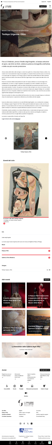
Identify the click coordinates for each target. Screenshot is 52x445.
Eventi (22, 443)
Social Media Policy (40, 416)
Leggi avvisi (44, 1)
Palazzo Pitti (5, 412)
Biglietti (20, 410)
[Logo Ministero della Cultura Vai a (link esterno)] (26, 430)
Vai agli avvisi (44, 370)
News (16, 443)
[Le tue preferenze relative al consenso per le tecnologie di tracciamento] (49, 442)
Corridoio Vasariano (6, 416)
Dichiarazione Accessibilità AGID (9, 438)
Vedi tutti (47, 279)
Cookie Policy (47, 436)
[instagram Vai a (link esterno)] (20, 423)
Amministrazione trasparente (8, 436)
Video (35, 443)
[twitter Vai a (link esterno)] (27, 423)
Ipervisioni (42, 443)
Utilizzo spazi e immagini (24, 412)
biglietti (42, 6)
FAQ (37, 412)
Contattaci (21, 416)
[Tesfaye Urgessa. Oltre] (6, 6)
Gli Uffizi (4, 410)
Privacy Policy (41, 436)
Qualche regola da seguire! (42, 414)
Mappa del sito (22, 414)
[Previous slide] (6, 138)
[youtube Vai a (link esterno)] (31, 423)
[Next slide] (46, 138)
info (41, 241)
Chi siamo (38, 410)
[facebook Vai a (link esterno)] (24, 423)
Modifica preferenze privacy (44, 438)
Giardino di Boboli (6, 414)
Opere (29, 443)
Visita (10, 443)
